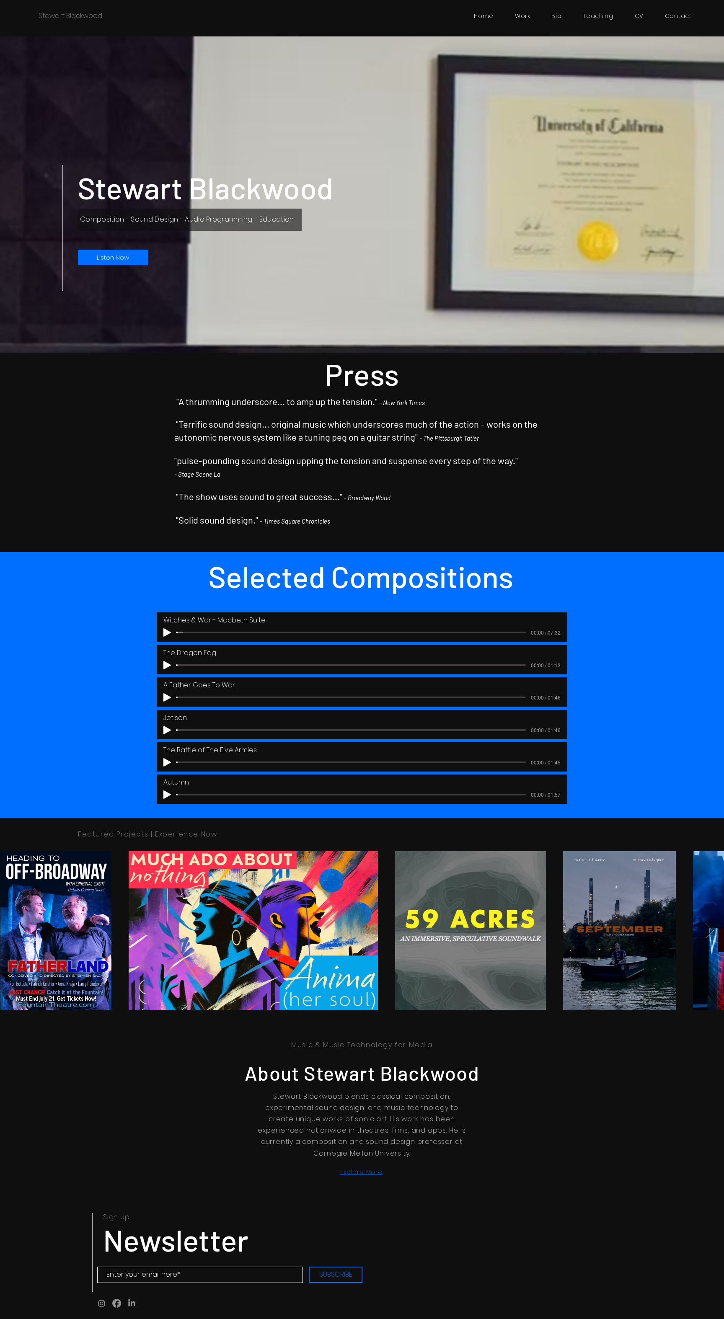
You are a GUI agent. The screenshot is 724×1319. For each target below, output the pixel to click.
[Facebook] (116, 1303)
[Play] (167, 632)
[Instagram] (101, 1303)
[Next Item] (709, 930)
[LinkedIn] (131, 1303)
